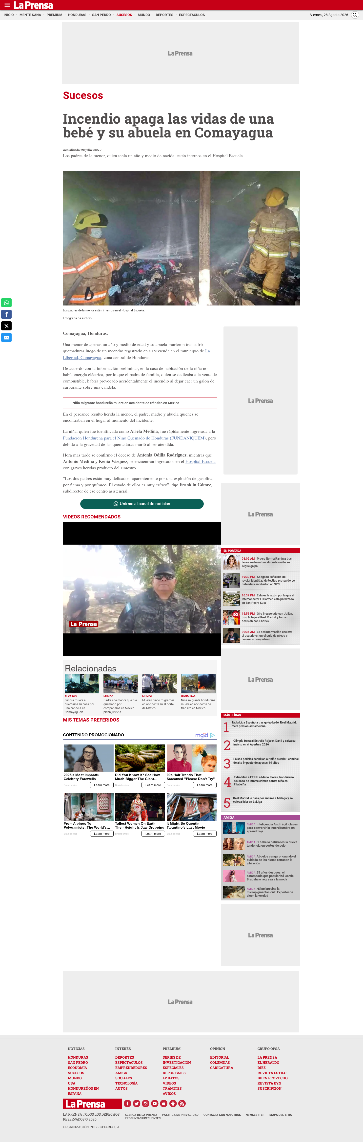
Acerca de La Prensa (141, 1115)
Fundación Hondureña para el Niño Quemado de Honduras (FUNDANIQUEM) (134, 438)
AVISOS (169, 1093)
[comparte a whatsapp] (6, 302)
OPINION (217, 1048)
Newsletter (255, 1115)
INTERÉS (123, 1048)
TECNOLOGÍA (126, 1083)
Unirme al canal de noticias (145, 504)
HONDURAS (78, 1057)
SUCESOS (76, 1072)
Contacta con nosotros (222, 1115)
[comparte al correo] (6, 337)
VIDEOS (169, 1083)
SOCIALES (123, 1078)
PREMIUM (172, 1048)
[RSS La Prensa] (182, 1103)
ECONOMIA (77, 1067)
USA (71, 1083)
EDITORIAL (219, 1057)
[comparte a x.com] (6, 325)
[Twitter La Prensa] (137, 1103)
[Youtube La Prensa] (155, 1103)
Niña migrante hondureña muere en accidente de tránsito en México (126, 403)
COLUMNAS (220, 1062)
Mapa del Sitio (280, 1115)
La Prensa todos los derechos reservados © (91, 1117)
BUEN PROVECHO (273, 1078)
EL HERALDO (268, 1062)
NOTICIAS (76, 1048)
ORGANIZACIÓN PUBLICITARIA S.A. (91, 1126)
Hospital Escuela (200, 461)
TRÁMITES (172, 1088)
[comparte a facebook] (6, 314)
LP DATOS (171, 1078)
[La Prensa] (85, 1104)
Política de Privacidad (180, 1115)
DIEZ (261, 1067)
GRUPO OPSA (269, 1048)
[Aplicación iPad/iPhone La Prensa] (164, 1103)
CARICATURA (221, 1067)
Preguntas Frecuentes (143, 1118)
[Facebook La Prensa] (127, 1103)
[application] (142, 589)
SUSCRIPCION (270, 1088)
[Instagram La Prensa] (146, 1103)
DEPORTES (124, 1057)
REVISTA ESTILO (272, 1072)
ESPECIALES (173, 1067)
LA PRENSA (267, 1057)
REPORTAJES (174, 1072)
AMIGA (121, 1072)
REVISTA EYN (269, 1083)
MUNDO (75, 1078)
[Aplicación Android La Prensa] (173, 1103)
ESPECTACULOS (129, 1062)
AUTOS (121, 1088)
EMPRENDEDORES (131, 1067)
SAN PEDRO (78, 1062)
